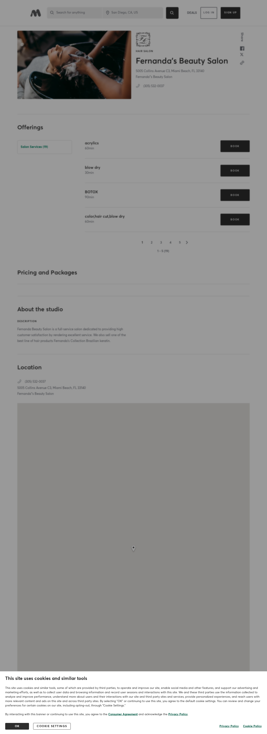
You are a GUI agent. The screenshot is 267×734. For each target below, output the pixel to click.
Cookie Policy (252, 726)
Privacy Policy (178, 714)
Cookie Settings (52, 726)
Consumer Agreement (123, 714)
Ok (17, 726)
